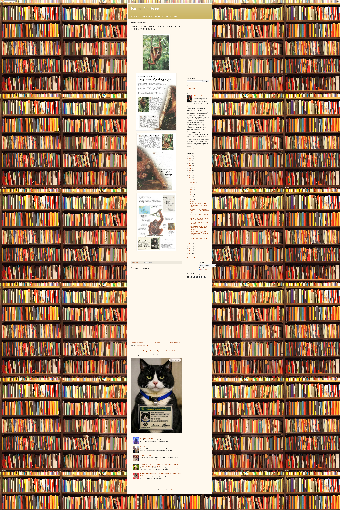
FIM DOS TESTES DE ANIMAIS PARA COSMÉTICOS (199, 219)
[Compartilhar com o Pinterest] (151, 262)
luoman (173, 490)
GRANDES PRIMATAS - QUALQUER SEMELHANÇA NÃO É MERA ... (198, 238)
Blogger (185, 490)
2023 (190, 163)
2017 (190, 178)
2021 (190, 168)
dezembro (193, 180)
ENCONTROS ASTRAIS (146, 438)
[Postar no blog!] (146, 262)
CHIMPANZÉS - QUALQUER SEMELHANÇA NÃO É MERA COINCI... (199, 233)
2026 (190, 156)
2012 (190, 253)
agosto (192, 187)
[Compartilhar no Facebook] (150, 262)
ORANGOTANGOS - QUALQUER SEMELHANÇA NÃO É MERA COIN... (199, 227)
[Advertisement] (156, 327)
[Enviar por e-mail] (144, 262)
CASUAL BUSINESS (145, 456)
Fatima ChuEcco (145, 8)
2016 (190, 243)
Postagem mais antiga (175, 342)
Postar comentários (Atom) (142, 345)
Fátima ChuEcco (199, 96)
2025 (190, 158)
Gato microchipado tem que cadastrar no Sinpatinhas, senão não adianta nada (155, 351)
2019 (190, 173)
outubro (192, 184)
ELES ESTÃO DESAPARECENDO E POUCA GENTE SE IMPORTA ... (199, 210)
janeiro (192, 201)
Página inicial (156, 342)
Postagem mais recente (137, 342)
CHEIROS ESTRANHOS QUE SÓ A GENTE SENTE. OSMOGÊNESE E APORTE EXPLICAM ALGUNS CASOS (159, 465)
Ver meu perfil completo (193, 149)
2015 (190, 246)
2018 (190, 175)
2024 (190, 161)
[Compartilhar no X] (148, 262)
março (192, 199)
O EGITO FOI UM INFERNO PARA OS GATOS (199, 223)
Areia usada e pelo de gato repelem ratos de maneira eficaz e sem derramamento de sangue (160, 474)
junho (191, 192)
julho (191, 189)
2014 (190, 248)
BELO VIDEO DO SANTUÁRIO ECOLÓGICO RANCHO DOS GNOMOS (198, 205)
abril (191, 197)
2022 (190, 166)
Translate (205, 269)
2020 (190, 170)
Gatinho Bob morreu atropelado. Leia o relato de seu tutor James (156, 447)
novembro (193, 182)
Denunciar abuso (192, 258)
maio (191, 194)
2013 (190, 251)
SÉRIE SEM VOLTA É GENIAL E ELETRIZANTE (199, 215)
